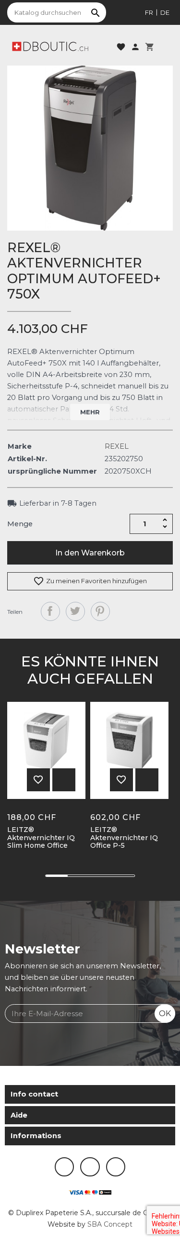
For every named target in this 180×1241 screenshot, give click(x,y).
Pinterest (100, 611)
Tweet (75, 611)
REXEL (117, 446)
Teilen (50, 611)
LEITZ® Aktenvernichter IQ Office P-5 (124, 838)
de (164, 12)
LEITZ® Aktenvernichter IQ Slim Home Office (41, 838)
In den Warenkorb (90, 552)
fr (149, 12)
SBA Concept (109, 1224)
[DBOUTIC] (50, 46)
